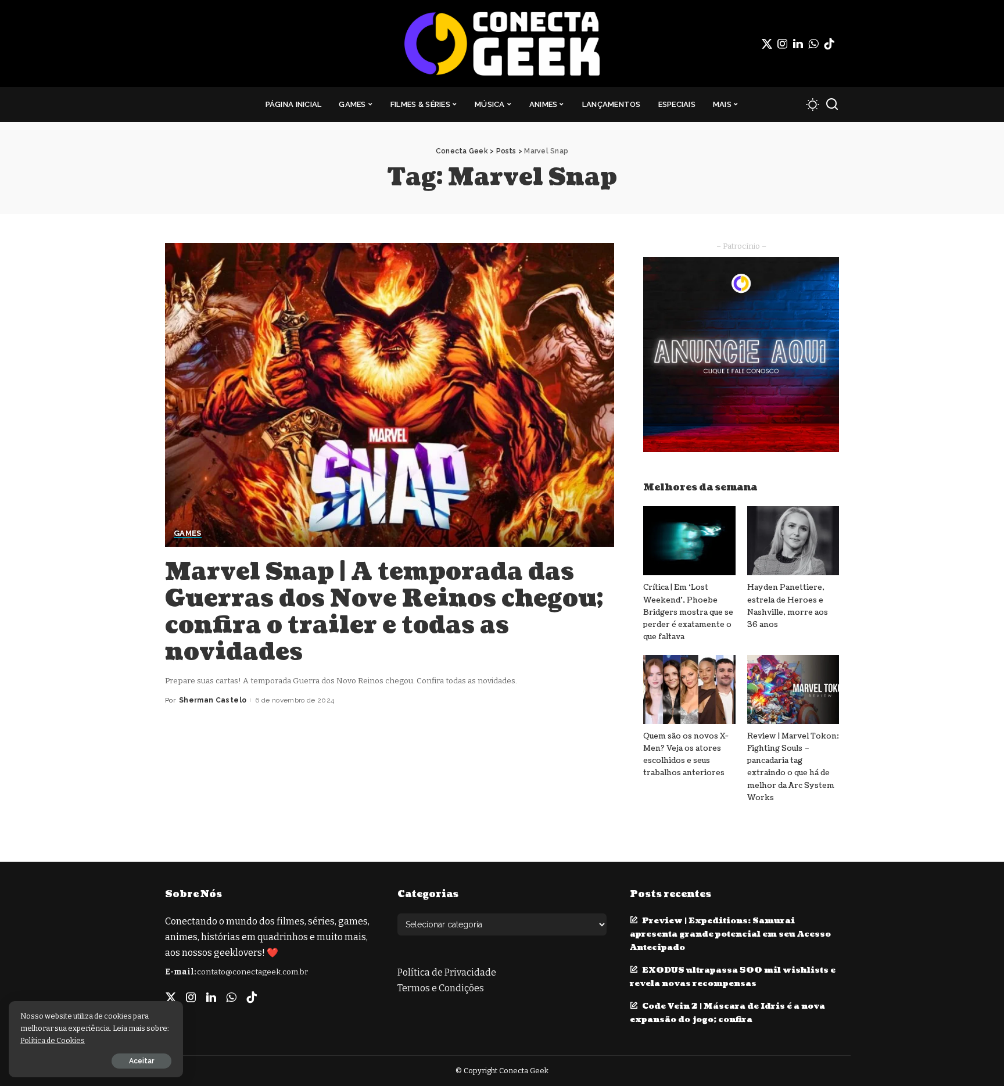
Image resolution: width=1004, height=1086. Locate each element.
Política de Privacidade (446, 972)
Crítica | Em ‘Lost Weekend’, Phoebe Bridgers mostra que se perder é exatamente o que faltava (688, 612)
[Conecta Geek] (501, 44)
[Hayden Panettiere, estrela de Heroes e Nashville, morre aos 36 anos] (793, 540)
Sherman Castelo (212, 700)
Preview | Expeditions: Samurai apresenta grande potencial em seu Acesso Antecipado (730, 934)
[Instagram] (782, 43)
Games (188, 533)
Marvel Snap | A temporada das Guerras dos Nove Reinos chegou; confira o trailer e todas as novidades (384, 611)
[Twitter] (767, 43)
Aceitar (141, 1061)
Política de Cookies (52, 1040)
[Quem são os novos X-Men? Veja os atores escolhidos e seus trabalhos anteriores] (689, 689)
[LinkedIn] (798, 43)
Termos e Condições (440, 988)
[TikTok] (829, 43)
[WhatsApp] (813, 43)
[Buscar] (832, 104)
